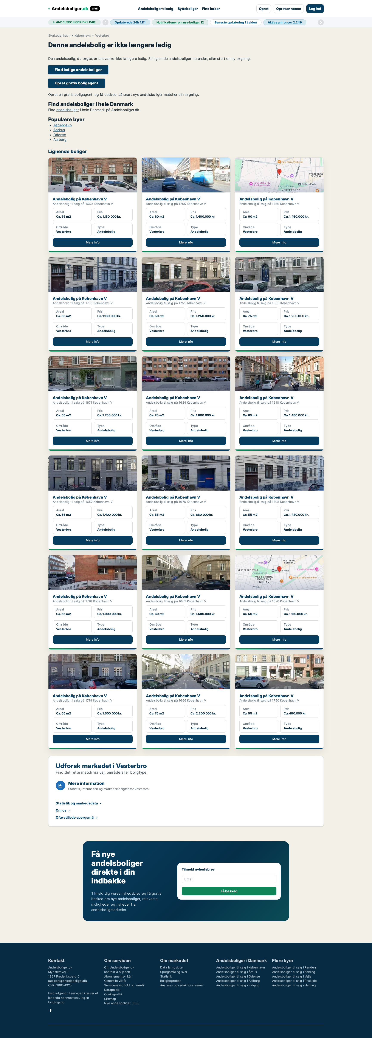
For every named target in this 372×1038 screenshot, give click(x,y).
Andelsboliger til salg (155, 8)
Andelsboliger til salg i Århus (236, 972)
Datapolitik (112, 990)
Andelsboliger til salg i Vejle (291, 976)
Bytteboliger (188, 8)
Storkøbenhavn (59, 35)
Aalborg (60, 139)
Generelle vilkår (115, 980)
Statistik (166, 976)
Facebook (50, 1010)
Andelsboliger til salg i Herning (294, 985)
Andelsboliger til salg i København (240, 967)
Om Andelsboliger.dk (119, 967)
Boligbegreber (170, 980)
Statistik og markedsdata (77, 803)
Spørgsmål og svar (173, 972)
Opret (263, 8)
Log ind (315, 8)
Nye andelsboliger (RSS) (122, 1003)
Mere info (93, 242)
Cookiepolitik (113, 994)
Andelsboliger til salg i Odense (238, 976)
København (83, 35)
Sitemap (110, 999)
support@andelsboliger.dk (67, 980)
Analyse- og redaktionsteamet (182, 985)
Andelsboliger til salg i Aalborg (238, 980)
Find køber (211, 8)
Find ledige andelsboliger (78, 69)
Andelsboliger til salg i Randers (294, 967)
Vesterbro (102, 35)
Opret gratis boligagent (76, 83)
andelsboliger (67, 110)
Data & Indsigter (172, 967)
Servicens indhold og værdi (124, 985)
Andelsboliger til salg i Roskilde (294, 980)
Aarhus (59, 130)
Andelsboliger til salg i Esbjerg (237, 985)
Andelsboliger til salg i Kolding (293, 972)
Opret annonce (288, 8)
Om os (61, 810)
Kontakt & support (117, 972)
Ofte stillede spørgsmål (75, 817)
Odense (59, 135)
